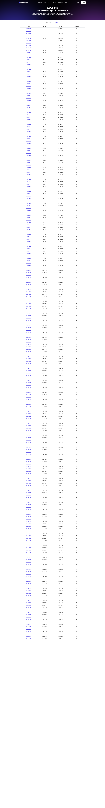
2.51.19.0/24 (28, 74)
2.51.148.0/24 (28, 382)
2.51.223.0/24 (28, 562)
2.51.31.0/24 (28, 102)
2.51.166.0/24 (28, 425)
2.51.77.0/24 (28, 212)
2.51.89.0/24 (28, 241)
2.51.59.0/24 (28, 169)
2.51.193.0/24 (28, 490)
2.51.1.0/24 (28, 31)
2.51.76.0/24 (28, 210)
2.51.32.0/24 (28, 105)
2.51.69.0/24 (28, 193)
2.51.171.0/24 (28, 437)
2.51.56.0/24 (28, 162)
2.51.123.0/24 (28, 323)
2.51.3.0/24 (28, 35)
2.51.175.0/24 (28, 447)
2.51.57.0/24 (28, 165)
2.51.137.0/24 (28, 356)
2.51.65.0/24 (28, 184)
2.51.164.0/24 (28, 421)
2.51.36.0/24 (28, 114)
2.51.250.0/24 (28, 626)
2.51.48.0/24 (28, 143)
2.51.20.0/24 (28, 76)
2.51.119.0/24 (28, 313)
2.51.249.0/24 (28, 624)
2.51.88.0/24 (28, 239)
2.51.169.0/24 (28, 433)
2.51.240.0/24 (28, 602)
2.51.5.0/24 (28, 40)
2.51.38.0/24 (28, 119)
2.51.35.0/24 (28, 112)
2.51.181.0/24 (28, 461)
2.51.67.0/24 (28, 189)
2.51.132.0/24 (28, 344)
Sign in (83, 2)
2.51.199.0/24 (28, 504)
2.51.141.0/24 (28, 366)
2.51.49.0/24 (28, 146)
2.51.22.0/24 (28, 81)
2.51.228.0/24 (28, 574)
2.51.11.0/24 (28, 55)
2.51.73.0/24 (28, 203)
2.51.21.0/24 (28, 79)
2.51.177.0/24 (28, 452)
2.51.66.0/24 (28, 186)
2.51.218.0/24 (28, 550)
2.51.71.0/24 (28, 198)
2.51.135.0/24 (28, 351)
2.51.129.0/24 (28, 337)
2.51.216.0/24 (28, 545)
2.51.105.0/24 (28, 279)
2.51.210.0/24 (28, 531)
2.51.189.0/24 (28, 480)
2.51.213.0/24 (28, 538)
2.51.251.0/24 (28, 629)
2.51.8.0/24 (28, 47)
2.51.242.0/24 (28, 607)
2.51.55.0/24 (28, 160)
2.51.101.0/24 (28, 270)
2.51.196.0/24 (28, 497)
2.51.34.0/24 (28, 110)
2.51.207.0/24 (28, 523)
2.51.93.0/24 (28, 251)
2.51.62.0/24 (28, 177)
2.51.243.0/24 (28, 610)
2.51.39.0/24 (28, 122)
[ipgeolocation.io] (23, 3)
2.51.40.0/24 (28, 124)
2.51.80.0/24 (28, 220)
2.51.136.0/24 (28, 354)
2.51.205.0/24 (28, 519)
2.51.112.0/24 (28, 296)
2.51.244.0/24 (28, 612)
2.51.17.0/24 (28, 69)
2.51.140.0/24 (28, 363)
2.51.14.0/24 (28, 62)
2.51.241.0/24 (28, 605)
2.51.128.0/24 (28, 334)
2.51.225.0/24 (28, 566)
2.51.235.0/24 (28, 590)
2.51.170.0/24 (28, 435)
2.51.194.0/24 (28, 492)
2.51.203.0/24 (28, 514)
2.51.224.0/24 (28, 564)
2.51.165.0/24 (28, 423)
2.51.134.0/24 (28, 349)
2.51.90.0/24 (28, 244)
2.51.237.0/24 (28, 595)
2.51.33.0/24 (28, 107)
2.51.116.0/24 (28, 306)
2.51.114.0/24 (28, 301)
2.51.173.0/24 (28, 442)
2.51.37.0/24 (28, 117)
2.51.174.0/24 (28, 445)
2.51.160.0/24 (28, 411)
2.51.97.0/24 (28, 260)
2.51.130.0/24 (28, 339)
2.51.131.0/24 (28, 342)
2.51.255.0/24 (28, 638)
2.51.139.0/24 (28, 361)
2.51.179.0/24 (28, 456)
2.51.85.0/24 (28, 232)
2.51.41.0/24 (28, 126)
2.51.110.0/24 (28, 291)
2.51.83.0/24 (28, 227)
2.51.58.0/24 (28, 167)
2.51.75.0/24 (28, 208)
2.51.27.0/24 (28, 93)
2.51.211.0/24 (28, 533)
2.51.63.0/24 (28, 179)
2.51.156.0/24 (28, 401)
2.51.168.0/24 (28, 430)
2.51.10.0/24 (28, 52)
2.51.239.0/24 (28, 600)
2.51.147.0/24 (28, 380)
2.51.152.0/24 (28, 392)
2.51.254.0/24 (28, 636)
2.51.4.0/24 (28, 38)
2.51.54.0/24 (28, 157)
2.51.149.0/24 (28, 385)
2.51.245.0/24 (28, 614)
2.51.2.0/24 (28, 33)
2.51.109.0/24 (28, 289)
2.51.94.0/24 (28, 253)
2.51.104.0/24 (28, 277)
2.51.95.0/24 (28, 256)
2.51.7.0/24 (28, 45)
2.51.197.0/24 (28, 500)
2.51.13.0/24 (28, 59)
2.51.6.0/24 (28, 43)
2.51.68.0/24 (28, 191)
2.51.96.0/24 (28, 258)
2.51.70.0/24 (28, 196)
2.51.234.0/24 (28, 588)
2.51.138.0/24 (28, 358)
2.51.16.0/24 (28, 67)
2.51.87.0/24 (28, 236)
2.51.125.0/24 (28, 327)
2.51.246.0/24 (28, 617)
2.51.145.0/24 (28, 375)
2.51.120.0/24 (28, 315)
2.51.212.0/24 (28, 535)
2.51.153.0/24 (28, 394)
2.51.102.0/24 (28, 272)
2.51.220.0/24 (28, 555)
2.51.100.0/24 (28, 267)
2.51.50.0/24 (28, 148)
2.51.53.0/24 (28, 155)
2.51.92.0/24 (28, 248)
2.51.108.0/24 (28, 287)
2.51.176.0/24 (28, 449)
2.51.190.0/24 (28, 483)
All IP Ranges (47, 22)
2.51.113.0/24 (28, 299)
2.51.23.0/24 (28, 83)
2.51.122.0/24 (28, 320)
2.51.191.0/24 (28, 485)
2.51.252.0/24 (28, 631)
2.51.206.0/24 (28, 521)
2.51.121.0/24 (28, 318)
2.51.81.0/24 (28, 222)
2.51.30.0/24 (28, 100)
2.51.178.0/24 (28, 454)
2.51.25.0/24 (28, 88)
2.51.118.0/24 (28, 311)
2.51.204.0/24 (28, 516)
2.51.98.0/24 (28, 263)
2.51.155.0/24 (28, 399)
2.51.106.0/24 (28, 282)
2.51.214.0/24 (28, 540)
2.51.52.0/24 (28, 153)
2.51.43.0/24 (28, 131)
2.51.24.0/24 (28, 86)
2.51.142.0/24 (28, 368)
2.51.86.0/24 (28, 234)
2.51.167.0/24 (28, 428)
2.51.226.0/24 (28, 569)
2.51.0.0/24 (28, 28)
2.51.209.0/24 (28, 528)
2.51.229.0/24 (28, 576)
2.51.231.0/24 (28, 581)
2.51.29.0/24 (28, 98)
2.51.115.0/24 (28, 303)
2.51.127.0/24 (28, 332)
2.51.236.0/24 (28, 593)
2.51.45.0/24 (28, 136)
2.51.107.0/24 (28, 284)
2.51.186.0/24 (28, 473)
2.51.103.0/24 (28, 275)
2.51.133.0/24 (28, 346)
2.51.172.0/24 (28, 440)
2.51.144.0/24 (28, 373)
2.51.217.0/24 (28, 547)
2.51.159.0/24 (28, 409)
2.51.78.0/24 (28, 215)
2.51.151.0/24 (28, 389)
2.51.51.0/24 (28, 150)
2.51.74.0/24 (28, 205)
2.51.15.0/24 (28, 64)
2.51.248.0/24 (28, 622)
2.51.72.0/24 (28, 201)
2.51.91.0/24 (28, 246)
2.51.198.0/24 (28, 502)
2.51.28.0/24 (28, 95)
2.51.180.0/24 (28, 459)
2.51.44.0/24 (28, 134)
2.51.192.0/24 (28, 488)
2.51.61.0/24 (28, 174)
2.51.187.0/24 (28, 476)
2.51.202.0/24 (28, 511)
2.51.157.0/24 (28, 404)
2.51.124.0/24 (28, 325)
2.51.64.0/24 (28, 181)
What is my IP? (47, 2)
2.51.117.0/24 (28, 308)
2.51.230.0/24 (28, 578)
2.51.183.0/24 (28, 466)
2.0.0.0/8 (52, 22)
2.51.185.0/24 (28, 471)
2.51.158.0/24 (28, 406)
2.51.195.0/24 (28, 495)
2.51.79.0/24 (28, 217)
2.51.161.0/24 (28, 413)
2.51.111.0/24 (28, 294)
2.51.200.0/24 (28, 507)
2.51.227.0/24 (28, 571)
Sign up (77, 2)
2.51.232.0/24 (28, 583)
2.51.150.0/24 (28, 387)
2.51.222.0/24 (28, 559)
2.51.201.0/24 (28, 509)
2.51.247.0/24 (28, 619)
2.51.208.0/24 (28, 526)
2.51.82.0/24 (28, 224)
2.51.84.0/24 (28, 229)
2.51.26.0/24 (28, 90)
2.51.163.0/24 (28, 418)
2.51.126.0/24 (28, 330)
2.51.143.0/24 (28, 370)
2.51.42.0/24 (28, 129)
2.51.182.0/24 (28, 464)
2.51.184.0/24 (28, 468)
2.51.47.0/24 (28, 141)
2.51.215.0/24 (28, 543)
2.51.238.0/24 (28, 598)
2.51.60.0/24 (28, 172)
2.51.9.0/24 (28, 50)
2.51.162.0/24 (28, 416)
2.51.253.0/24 (28, 633)
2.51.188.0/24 (28, 478)
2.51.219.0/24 (28, 552)
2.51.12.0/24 (28, 57)
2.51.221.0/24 (28, 557)
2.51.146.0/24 (28, 378)
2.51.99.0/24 (28, 265)
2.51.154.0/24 (28, 397)
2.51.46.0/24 (28, 138)
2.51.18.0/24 (28, 71)
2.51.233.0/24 (28, 586)
